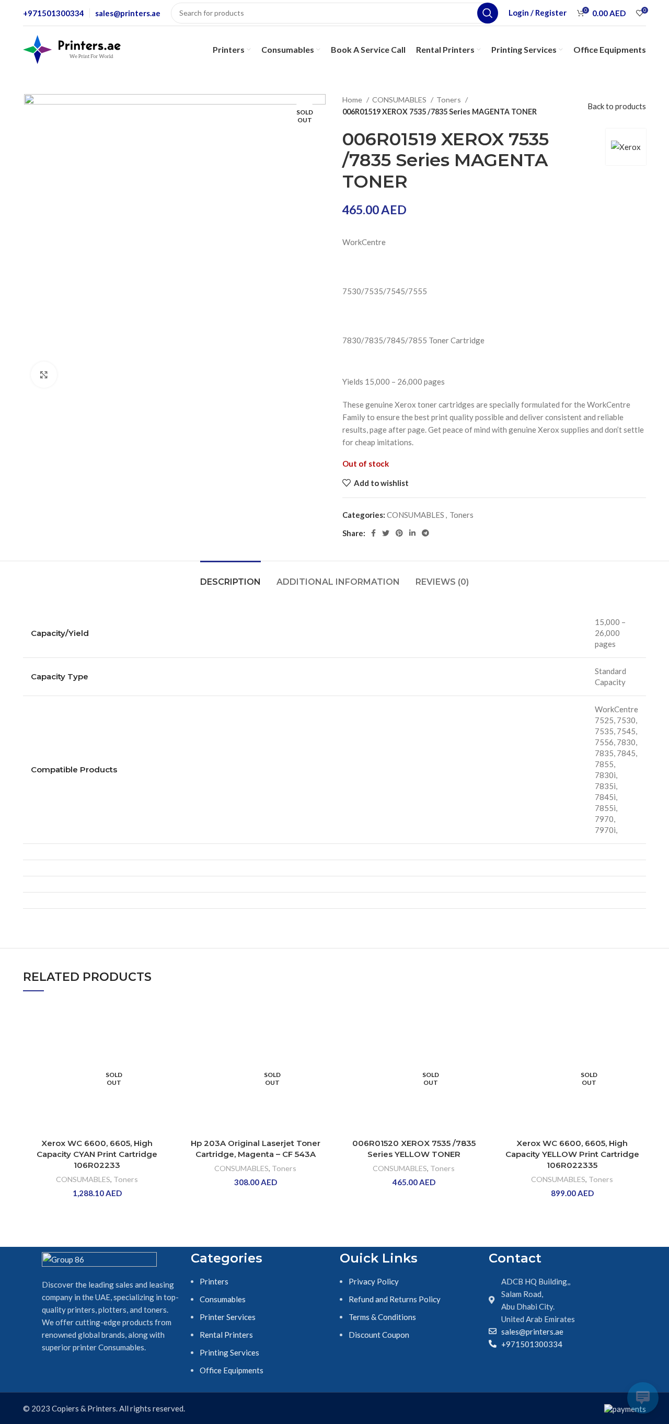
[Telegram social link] (425, 533)
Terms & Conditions (382, 1317)
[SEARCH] (487, 13)
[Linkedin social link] (412, 533)
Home (353, 99)
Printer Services (228, 1317)
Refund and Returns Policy (395, 1299)
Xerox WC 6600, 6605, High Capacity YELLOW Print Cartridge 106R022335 (572, 1154)
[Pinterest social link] (399, 533)
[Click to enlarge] (44, 375)
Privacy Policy (374, 1281)
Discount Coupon (379, 1334)
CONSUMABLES (400, 99)
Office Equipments (231, 1370)
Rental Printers (226, 1334)
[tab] (230, 577)
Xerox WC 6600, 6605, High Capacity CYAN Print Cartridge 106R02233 (97, 1154)
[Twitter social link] (386, 533)
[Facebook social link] (373, 533)
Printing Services (229, 1352)
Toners (449, 99)
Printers (214, 1281)
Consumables (223, 1299)
